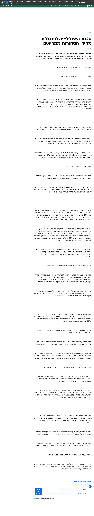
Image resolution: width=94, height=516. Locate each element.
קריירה (55, 5)
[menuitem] (70, 2)
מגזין (68, 5)
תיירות (34, 1)
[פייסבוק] (3, 5)
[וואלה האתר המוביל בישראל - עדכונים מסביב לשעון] (81, 2)
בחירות (66, 1)
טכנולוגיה (28, 1)
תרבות (60, 1)
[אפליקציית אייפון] (9, 5)
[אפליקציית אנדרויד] (11, 5)
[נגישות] (2, 2)
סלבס (54, 1)
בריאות (40, 1)
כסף (50, 1)
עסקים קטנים (62, 5)
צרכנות (77, 5)
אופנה (22, 1)
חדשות (82, 5)
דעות (72, 5)
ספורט (71, 1)
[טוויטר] (6, 5)
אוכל (45, 1)
